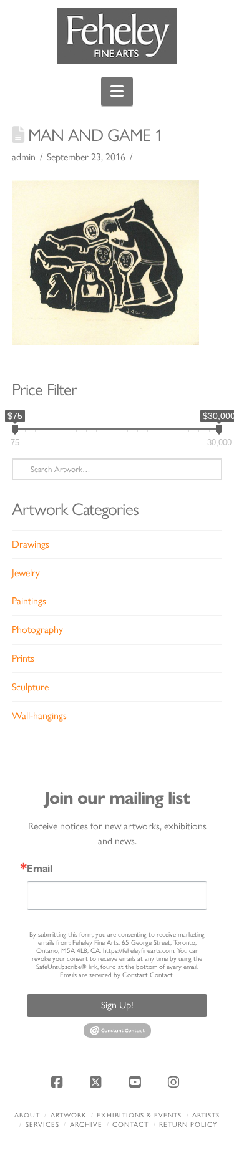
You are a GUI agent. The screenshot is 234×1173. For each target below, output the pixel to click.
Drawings (30, 544)
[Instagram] (175, 1082)
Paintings (29, 601)
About (27, 1115)
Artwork (69, 1115)
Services (42, 1125)
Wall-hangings (39, 716)
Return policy (188, 1125)
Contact (130, 1125)
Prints (23, 658)
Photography (37, 629)
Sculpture (30, 687)
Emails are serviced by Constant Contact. (117, 975)
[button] (117, 91)
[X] (97, 1082)
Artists (206, 1115)
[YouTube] (137, 1082)
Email (39, 869)
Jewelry (26, 573)
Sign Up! (117, 1005)
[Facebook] (59, 1082)
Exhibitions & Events (139, 1115)
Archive (86, 1125)
